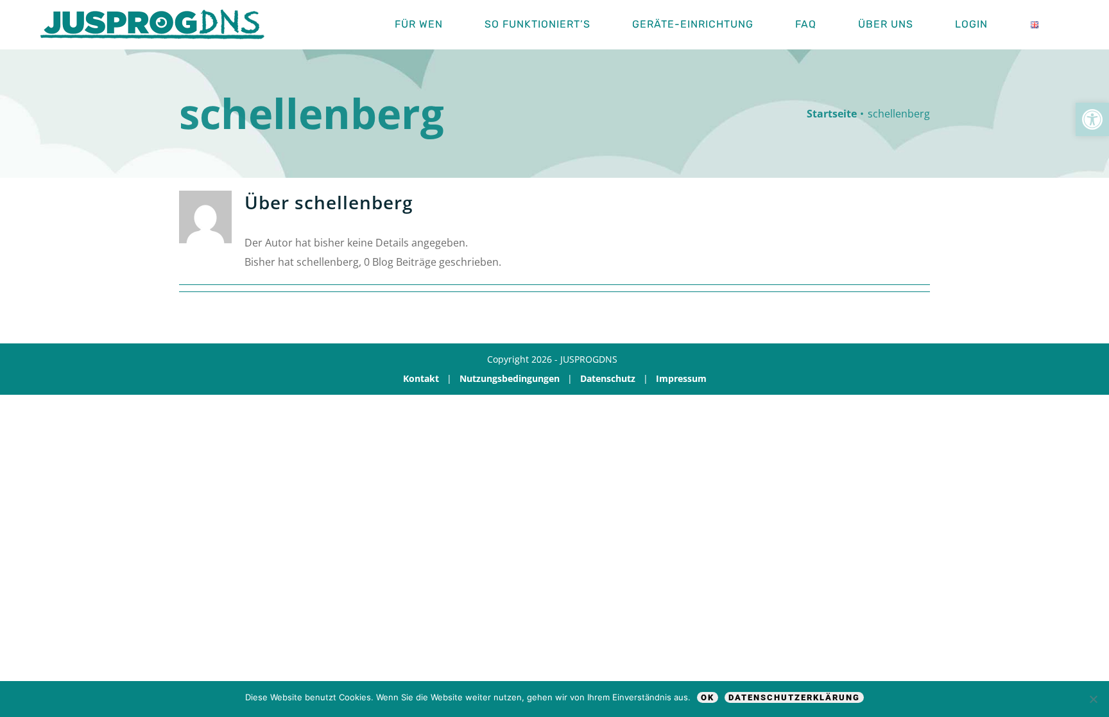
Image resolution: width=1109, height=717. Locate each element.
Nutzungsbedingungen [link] (510, 378)
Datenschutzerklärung (794, 697)
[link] (1092, 119)
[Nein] (1093, 699)
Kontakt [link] (421, 378)
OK (707, 697)
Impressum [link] (681, 378)
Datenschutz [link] (607, 378)
